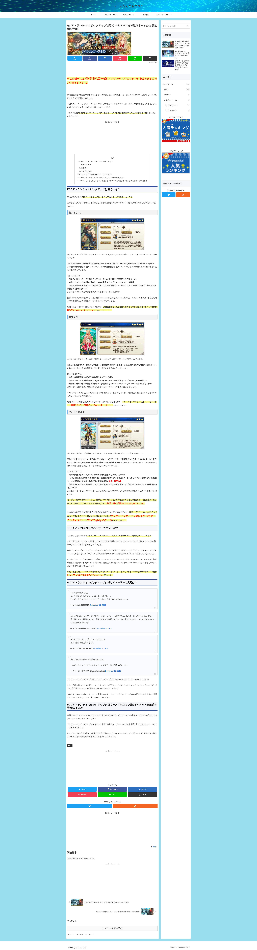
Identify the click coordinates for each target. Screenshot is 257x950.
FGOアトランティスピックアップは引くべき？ (96, 161)
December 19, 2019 (98, 605)
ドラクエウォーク (176, 105)
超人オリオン (86, 164)
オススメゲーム (176, 100)
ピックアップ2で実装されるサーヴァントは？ (95, 174)
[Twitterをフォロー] (89, 806)
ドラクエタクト (176, 110)
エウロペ (84, 168)
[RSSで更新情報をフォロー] (135, 806)
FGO (70, 745)
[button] (188, 26)
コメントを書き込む (112, 928)
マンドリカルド (86, 171)
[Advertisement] (112, 69)
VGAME (176, 95)
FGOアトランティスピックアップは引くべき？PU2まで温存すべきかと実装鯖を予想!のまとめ (113, 181)
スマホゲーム (175, 84)
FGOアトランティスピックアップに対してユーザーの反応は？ (101, 178)
